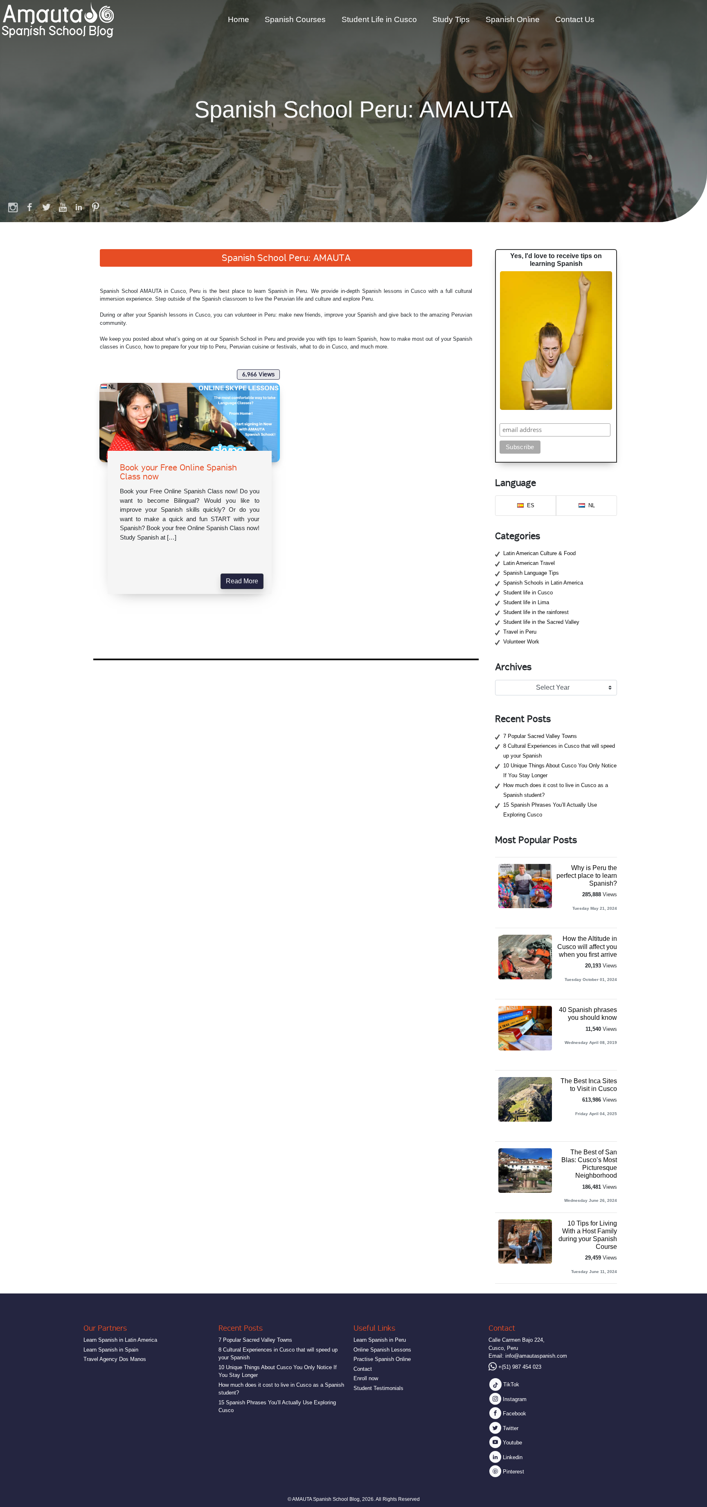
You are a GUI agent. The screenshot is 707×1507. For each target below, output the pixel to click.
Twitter (509, 1428)
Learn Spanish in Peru (380, 1340)
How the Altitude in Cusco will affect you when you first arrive (587, 946)
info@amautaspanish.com (536, 1356)
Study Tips (451, 19)
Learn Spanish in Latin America (120, 1340)
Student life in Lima (526, 602)
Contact (363, 1369)
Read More (242, 581)
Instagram (514, 1399)
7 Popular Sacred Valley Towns (540, 736)
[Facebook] (30, 207)
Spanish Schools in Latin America (543, 583)
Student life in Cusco (528, 592)
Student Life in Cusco (379, 19)
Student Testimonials (378, 1388)
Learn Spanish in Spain (110, 1350)
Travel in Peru (519, 632)
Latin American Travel (529, 563)
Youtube (511, 1443)
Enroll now (366, 1378)
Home (238, 19)
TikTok (510, 1384)
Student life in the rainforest (536, 612)
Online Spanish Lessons (382, 1350)
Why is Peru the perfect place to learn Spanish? (586, 875)
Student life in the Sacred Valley (541, 622)
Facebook (513, 1413)
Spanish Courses (295, 19)
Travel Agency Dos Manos (114, 1359)
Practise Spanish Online (382, 1359)
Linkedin (511, 1457)
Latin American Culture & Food (539, 553)
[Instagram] (13, 207)
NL (111, 386)
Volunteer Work (521, 642)
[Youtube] (62, 207)
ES (530, 505)
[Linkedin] (79, 207)
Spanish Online (513, 19)
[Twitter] (46, 207)
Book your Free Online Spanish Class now (178, 472)
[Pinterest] (95, 207)
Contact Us (574, 19)
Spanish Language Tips (531, 573)
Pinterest (512, 1472)
